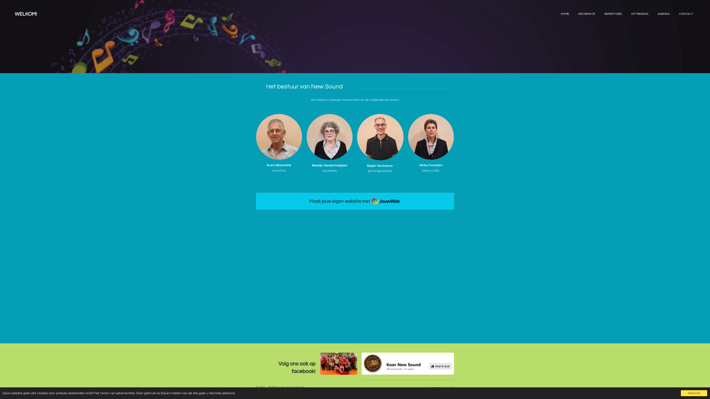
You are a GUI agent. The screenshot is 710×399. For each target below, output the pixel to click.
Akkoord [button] (694, 393)
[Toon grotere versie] (279, 137)
